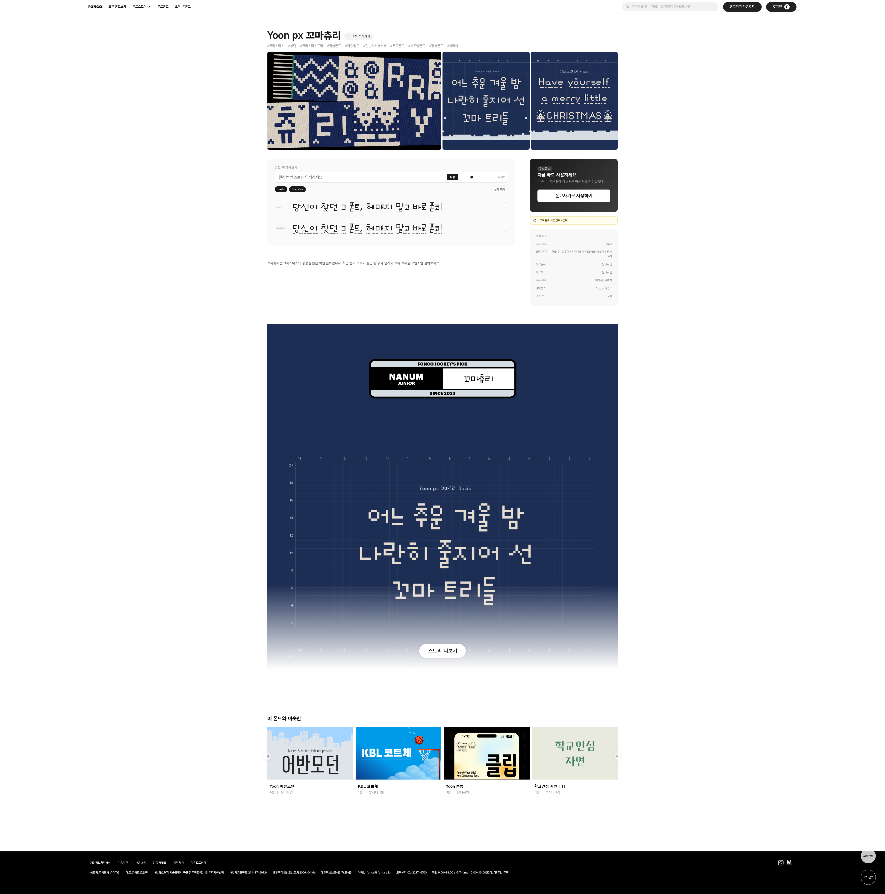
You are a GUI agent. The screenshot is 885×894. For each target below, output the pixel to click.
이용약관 (123, 863)
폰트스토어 (139, 7)
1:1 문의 (868, 877)
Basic (281, 189)
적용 (452, 177)
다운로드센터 (198, 863)
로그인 (777, 6)
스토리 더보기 (442, 650)
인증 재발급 (159, 863)
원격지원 (179, 863)
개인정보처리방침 (100, 863)
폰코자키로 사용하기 (574, 196)
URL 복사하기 (360, 36)
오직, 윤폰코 (183, 7)
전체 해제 (499, 189)
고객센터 (868, 856)
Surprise (297, 189)
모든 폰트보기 (117, 7)
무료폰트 (162, 7)
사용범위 (140, 863)
